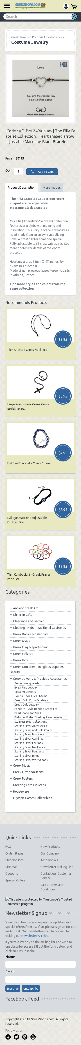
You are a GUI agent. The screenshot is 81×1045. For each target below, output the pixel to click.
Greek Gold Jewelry (26, 704)
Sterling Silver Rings (26, 755)
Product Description (22, 187)
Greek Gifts (21, 660)
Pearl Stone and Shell (27, 713)
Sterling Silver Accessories (30, 725)
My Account (66, 7)
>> (36, 37)
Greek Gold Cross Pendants (31, 700)
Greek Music (21, 765)
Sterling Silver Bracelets (29, 734)
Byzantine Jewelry (26, 687)
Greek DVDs (21, 641)
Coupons (11, 873)
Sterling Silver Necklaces (29, 747)
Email (9, 972)
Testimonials (49, 860)
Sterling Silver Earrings (28, 742)
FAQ (8, 846)
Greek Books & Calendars (31, 634)
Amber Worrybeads (26, 683)
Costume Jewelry (25, 691)
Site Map (11, 867)
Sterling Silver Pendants (29, 751)
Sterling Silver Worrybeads (30, 760)
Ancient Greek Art (25, 608)
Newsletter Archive (34, 936)
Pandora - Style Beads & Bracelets (35, 708)
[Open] (5, 5)
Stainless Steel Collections (30, 721)
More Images (52, 187)
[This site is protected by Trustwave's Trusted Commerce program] (40, 901)
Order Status (14, 853)
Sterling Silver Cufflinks (28, 738)
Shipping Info (14, 860)
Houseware (21, 791)
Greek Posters (23, 778)
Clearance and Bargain (28, 621)
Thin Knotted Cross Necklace (27, 350)
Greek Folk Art (23, 654)
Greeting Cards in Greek (29, 785)
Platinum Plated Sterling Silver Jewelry (38, 717)
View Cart (74, 7)
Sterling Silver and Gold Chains (33, 730)
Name (10, 957)
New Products (50, 846)
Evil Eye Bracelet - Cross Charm (29, 463)
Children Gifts (22, 615)
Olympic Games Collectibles (32, 798)
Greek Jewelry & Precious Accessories (40, 678)
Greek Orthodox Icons (28, 772)
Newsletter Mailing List (56, 867)
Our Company (50, 853)
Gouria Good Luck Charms (30, 696)
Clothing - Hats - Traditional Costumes (39, 628)
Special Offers (15, 880)
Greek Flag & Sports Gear (30, 647)
